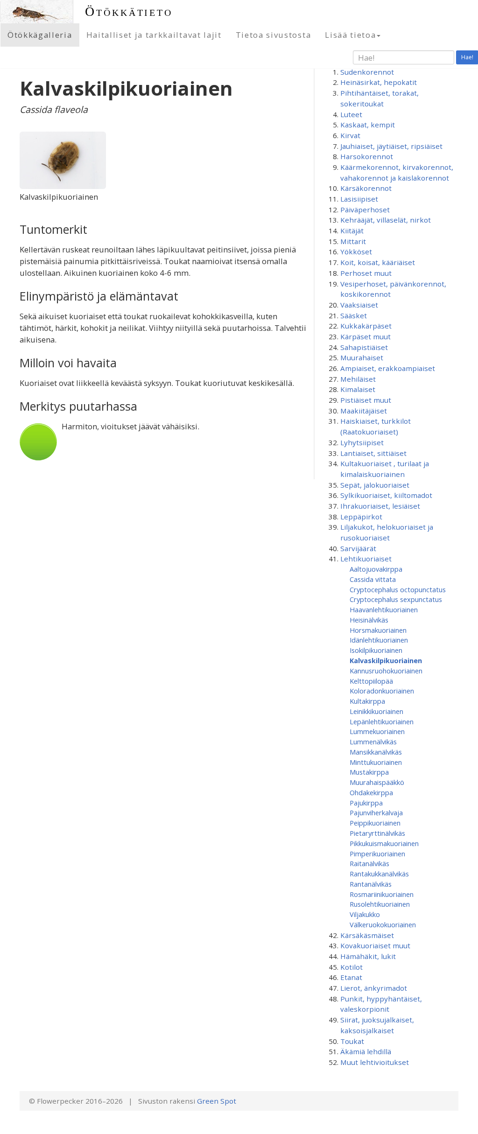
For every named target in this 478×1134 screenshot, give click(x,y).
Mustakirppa (369, 772)
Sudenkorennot (367, 72)
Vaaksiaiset (359, 304)
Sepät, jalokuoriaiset (374, 485)
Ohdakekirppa (371, 792)
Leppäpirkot (361, 516)
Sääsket (353, 315)
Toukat (352, 1041)
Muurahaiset (361, 357)
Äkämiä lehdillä (365, 1051)
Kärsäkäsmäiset (367, 935)
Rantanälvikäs (371, 884)
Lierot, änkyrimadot (373, 988)
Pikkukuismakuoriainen (384, 843)
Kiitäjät (352, 230)
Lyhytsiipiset (362, 442)
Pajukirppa (366, 802)
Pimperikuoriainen (377, 853)
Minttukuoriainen (376, 762)
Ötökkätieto (129, 11)
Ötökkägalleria (39, 34)
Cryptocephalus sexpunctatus (396, 599)
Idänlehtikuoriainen (379, 639)
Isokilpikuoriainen (376, 650)
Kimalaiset (357, 389)
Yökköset (356, 251)
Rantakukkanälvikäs (379, 873)
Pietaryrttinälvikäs (377, 833)
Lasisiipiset (359, 198)
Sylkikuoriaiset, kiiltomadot (386, 495)
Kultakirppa (367, 701)
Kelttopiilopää (371, 681)
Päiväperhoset (365, 209)
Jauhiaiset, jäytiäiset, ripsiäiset (391, 146)
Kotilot (351, 967)
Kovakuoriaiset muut (375, 945)
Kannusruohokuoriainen (386, 670)
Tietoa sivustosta (273, 34)
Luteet (351, 114)
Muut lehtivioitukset (374, 1062)
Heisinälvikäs (369, 619)
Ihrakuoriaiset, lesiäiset (380, 506)
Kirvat (350, 135)
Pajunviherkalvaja (376, 812)
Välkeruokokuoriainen (383, 924)
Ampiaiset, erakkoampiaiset (387, 368)
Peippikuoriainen (375, 822)
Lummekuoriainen (377, 731)
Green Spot (216, 1101)
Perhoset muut (366, 273)
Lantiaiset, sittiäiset (373, 453)
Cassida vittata (373, 579)
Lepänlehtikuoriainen (382, 721)
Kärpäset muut (365, 336)
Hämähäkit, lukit (368, 956)
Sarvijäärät (358, 548)
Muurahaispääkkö (377, 782)
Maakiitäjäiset (363, 410)
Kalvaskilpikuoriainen (386, 660)
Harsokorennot (366, 156)
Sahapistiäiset (364, 347)
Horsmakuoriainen (378, 630)
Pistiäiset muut (365, 400)
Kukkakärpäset (366, 325)
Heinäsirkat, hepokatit (378, 82)
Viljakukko (365, 914)
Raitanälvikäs (369, 863)
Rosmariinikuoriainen (382, 894)
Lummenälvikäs (373, 741)
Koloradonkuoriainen (382, 690)
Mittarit (353, 241)
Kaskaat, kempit (367, 124)
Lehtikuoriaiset (366, 558)
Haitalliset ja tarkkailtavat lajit (154, 34)
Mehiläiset (358, 379)
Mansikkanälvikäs (376, 751)
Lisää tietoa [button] (350, 34)
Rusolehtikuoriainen (380, 904)
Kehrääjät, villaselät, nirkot (385, 219)
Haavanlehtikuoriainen (384, 609)
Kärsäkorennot (366, 188)
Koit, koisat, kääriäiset (377, 262)
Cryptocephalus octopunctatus (398, 589)
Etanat (351, 977)
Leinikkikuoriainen (376, 711)
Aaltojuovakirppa (376, 569)
